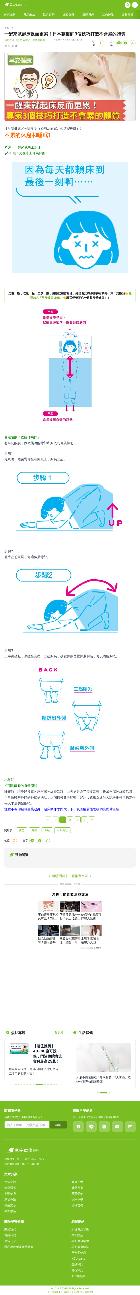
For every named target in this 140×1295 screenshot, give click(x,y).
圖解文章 (10, 1205)
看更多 (59, 1032)
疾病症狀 (9, 14)
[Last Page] (92, 819)
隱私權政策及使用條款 (19, 1247)
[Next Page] (84, 819)
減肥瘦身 (68, 14)
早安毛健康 (78, 1252)
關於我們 (10, 1229)
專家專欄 (77, 1199)
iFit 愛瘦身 (78, 1276)
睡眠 (34, 830)
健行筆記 (77, 1270)
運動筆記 (77, 1264)
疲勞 (21, 830)
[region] (70, 295)
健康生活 (29, 14)
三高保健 (108, 14)
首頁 (6, 27)
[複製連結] (133, 43)
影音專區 (127, 14)
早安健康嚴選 (80, 1241)
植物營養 (77, 1205)
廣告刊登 (10, 1241)
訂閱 (58, 1125)
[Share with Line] (119, 43)
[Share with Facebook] (125, 43)
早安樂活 (10, 1211)
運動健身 (88, 14)
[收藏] (101, 43)
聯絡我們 (10, 1235)
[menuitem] (9, 14)
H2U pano (78, 1258)
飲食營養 (49, 14)
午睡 (47, 830)
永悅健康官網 (80, 1229)
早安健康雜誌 (80, 1247)
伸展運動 (62, 830)
